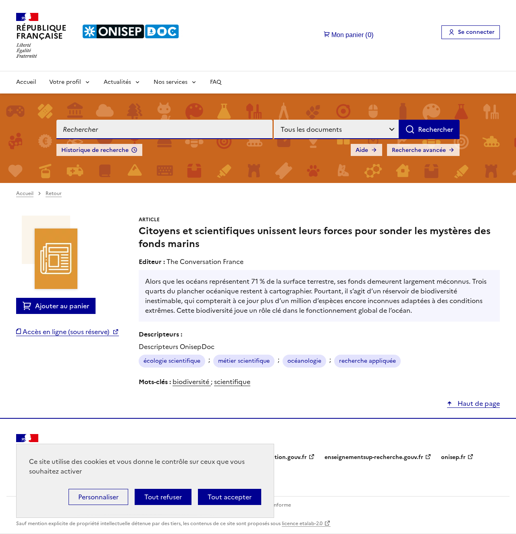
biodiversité (192, 381)
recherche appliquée (367, 361)
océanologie (304, 361)
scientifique (232, 381)
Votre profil (65, 82)
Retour (54, 193)
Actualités (117, 82)
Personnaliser (98, 497)
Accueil (26, 82)
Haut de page (478, 403)
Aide (362, 150)
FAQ (215, 82)
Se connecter (476, 32)
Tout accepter (230, 497)
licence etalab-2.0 (302, 523)
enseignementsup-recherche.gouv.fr (374, 457)
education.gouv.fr (282, 457)
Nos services (170, 82)
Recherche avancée (419, 150)
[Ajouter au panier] (29, 305)
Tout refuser (163, 497)
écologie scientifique (172, 361)
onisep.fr (453, 457)
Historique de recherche (95, 150)
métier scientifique (244, 361)
